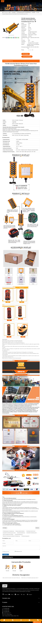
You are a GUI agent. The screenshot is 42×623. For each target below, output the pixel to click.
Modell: (22, 23)
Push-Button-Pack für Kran (30, 531)
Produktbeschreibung (8, 60)
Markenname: (23, 26)
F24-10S (7, 570)
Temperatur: (23, 41)
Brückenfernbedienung (21, 532)
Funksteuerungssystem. (25, 536)
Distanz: (22, 44)
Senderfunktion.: (24, 34)
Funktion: (23, 31)
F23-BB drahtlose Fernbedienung (8, 531)
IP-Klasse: (23, 40)
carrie (4, 612)
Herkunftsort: (23, 30)
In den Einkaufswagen (27, 56)
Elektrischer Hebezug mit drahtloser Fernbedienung (11, 536)
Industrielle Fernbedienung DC (32, 532)
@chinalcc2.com (8, 612)
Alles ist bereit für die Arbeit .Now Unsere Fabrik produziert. (12, 577)
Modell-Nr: (23, 27)
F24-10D (14, 570)
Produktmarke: (24, 24)
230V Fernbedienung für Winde (8, 534)
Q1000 (21, 570)
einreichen (5, 554)
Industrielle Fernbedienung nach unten (9, 532)
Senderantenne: (24, 36)
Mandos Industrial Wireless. (20, 531)
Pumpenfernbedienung (18, 534)
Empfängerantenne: (24, 38)
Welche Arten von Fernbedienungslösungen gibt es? (29, 577)
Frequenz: (23, 33)
